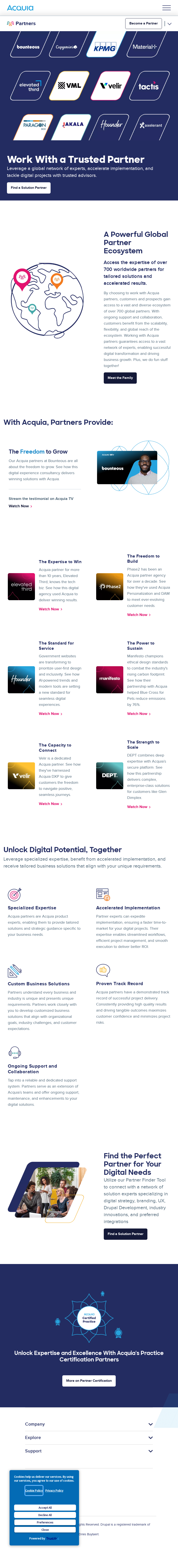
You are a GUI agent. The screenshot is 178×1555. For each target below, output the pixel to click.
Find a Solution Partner (125, 1234)
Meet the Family (120, 378)
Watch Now (49, 609)
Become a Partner (143, 23)
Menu (166, 7)
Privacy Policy (54, 1490)
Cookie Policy (34, 1490)
